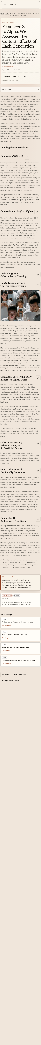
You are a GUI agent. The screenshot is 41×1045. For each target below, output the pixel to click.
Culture (7, 13)
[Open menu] (5, 4)
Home (2, 13)
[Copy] (31, 148)
